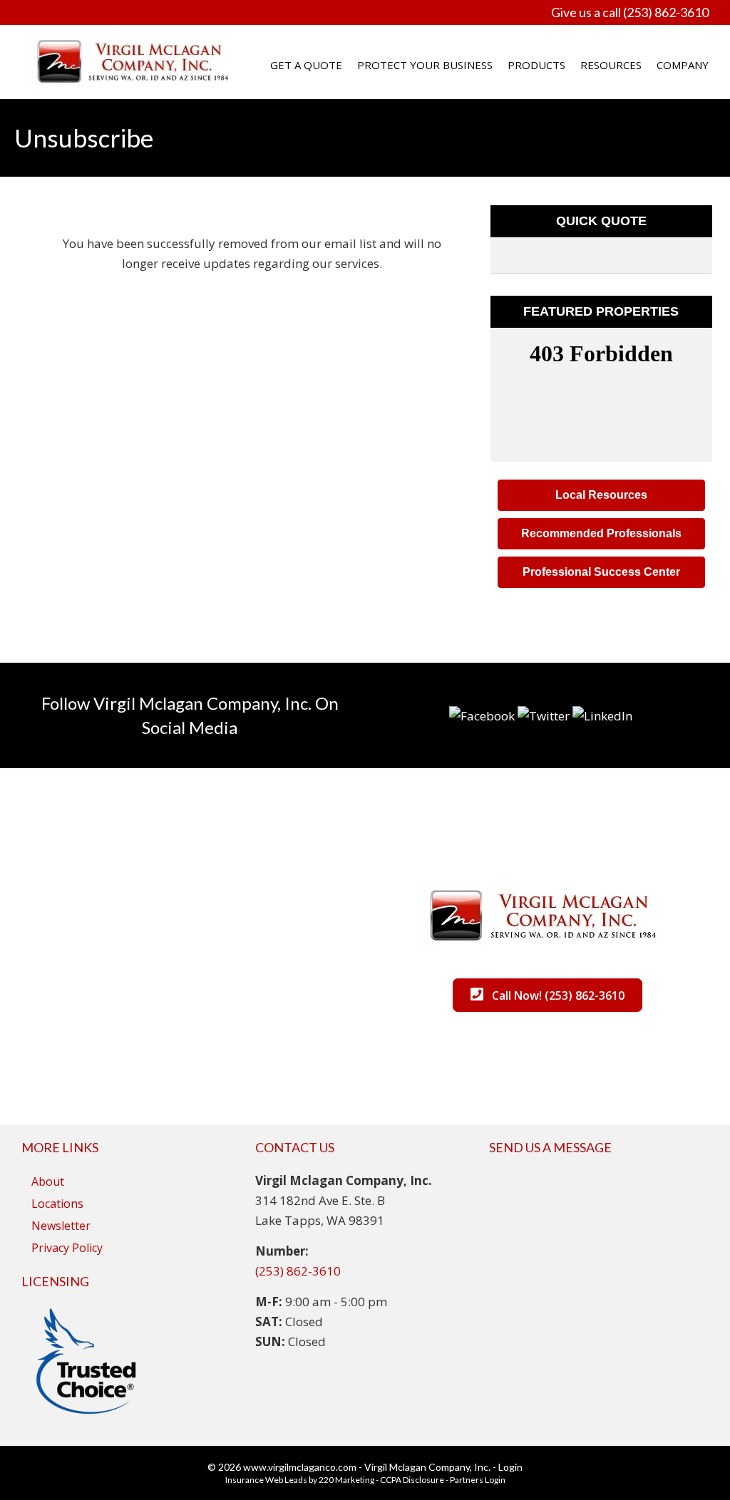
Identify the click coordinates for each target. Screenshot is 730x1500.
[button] (601, 495)
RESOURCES (611, 65)
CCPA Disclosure (412, 1479)
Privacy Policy (67, 1248)
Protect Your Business (425, 65)
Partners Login (477, 1479)
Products (536, 65)
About (47, 1181)
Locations (57, 1203)
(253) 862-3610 (298, 1271)
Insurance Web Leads (266, 1479)
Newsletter (61, 1225)
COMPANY (683, 65)
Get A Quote (306, 65)
